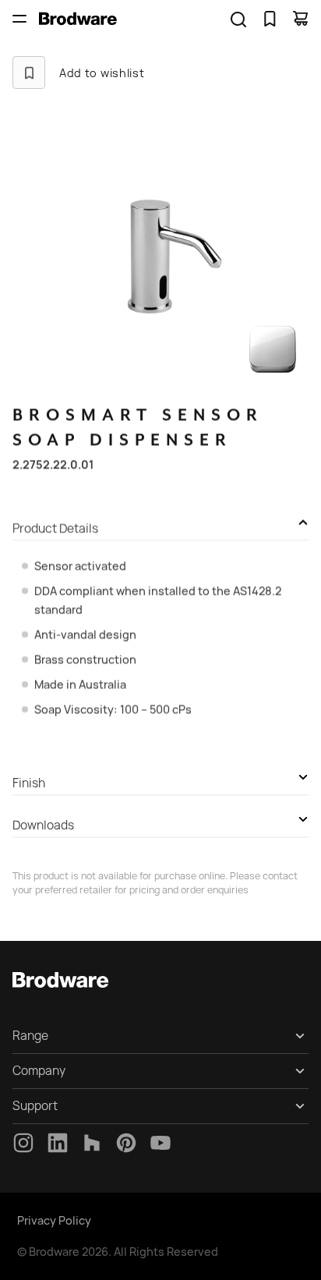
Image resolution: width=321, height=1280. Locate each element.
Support (35, 1106)
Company (38, 1071)
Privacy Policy (54, 1220)
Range (30, 1035)
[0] (269, 19)
